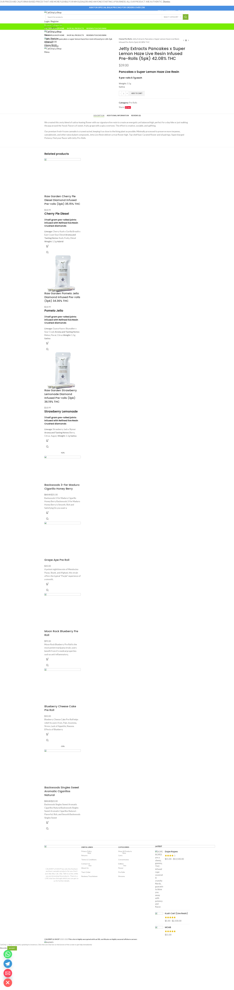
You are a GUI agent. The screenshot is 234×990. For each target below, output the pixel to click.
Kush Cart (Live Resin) (176, 913)
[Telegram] (8, 963)
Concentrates (123, 860)
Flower (122, 867)
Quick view (47, 252)
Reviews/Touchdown (89, 876)
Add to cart (136, 93)
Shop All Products (125, 851)
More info (3, 948)
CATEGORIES (123, 847)
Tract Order (85, 872)
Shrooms (121, 876)
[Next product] (188, 40)
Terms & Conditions (89, 860)
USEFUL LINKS (87, 847)
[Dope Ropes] (159, 879)
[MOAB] (159, 931)
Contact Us (85, 864)
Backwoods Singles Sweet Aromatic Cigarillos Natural (61, 791)
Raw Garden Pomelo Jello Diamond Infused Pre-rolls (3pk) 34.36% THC (62, 297)
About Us (86, 867)
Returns (86, 854)
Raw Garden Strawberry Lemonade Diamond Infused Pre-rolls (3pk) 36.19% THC (60, 395)
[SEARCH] (185, 17)
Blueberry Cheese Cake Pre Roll (60, 708)
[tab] (98, 116)
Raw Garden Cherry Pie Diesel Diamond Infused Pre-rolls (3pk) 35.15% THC (62, 200)
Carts (122, 854)
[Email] (8, 973)
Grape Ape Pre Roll (56, 560)
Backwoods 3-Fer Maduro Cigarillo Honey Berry (61, 487)
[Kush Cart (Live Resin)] (159, 917)
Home (121, 39)
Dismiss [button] (166, 1)
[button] (47, 246)
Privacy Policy (86, 851)
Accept (12, 948)
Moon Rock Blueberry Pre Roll (61, 633)
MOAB (168, 927)
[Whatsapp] (8, 954)
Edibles (121, 864)
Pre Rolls (128, 39)
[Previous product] (183, 40)
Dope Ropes (171, 851)
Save (128, 107)
